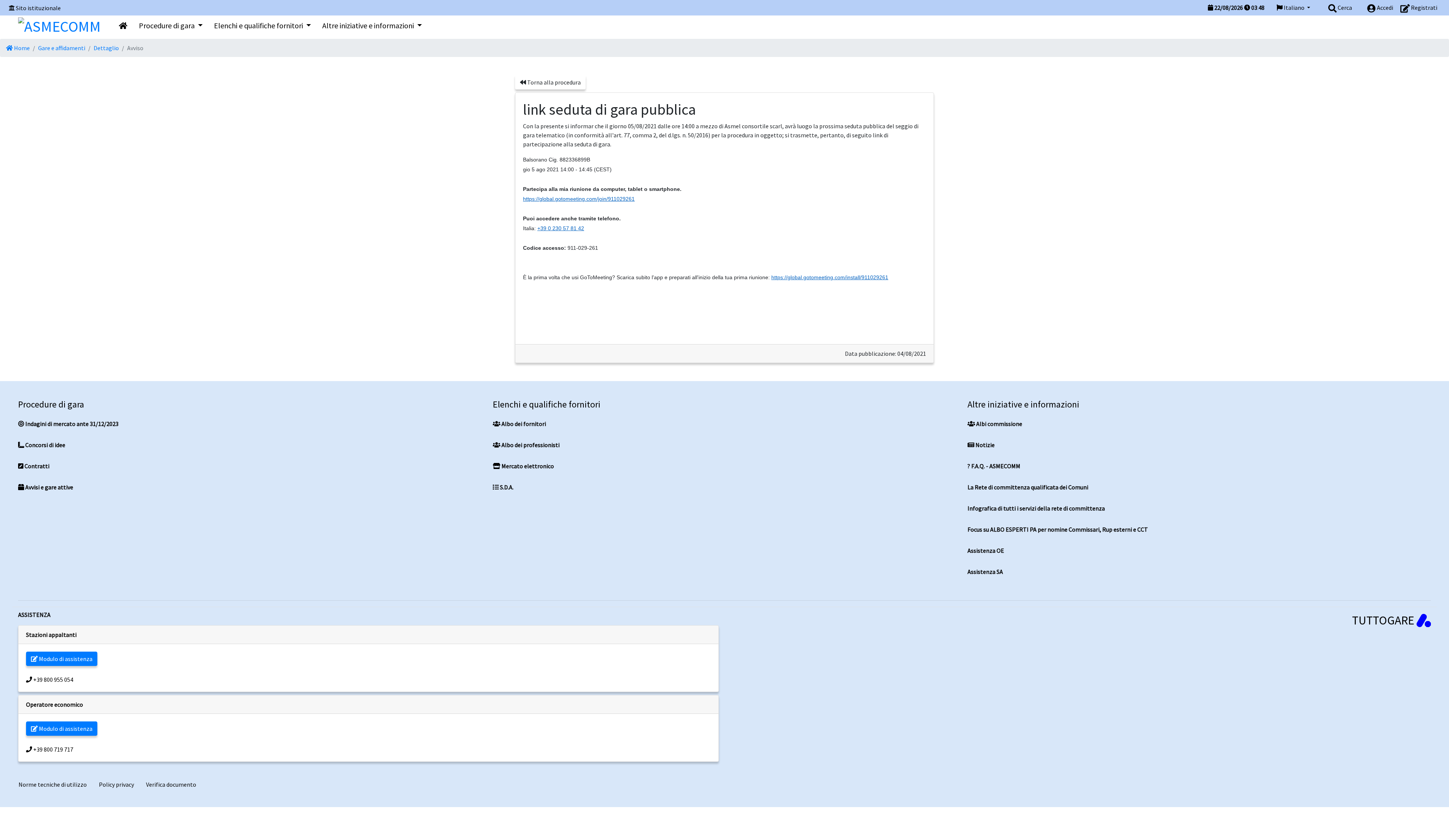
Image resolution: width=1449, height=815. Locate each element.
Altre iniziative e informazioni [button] (368, 25)
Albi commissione (998, 423)
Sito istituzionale (38, 8)
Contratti (36, 466)
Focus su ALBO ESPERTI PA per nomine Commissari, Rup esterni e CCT (1058, 529)
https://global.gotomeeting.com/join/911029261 (579, 199)
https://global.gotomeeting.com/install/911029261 (829, 277)
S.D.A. (506, 487)
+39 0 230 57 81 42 (560, 228)
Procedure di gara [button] (167, 25)
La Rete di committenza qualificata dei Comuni (1028, 487)
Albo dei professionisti (530, 445)
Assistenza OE (986, 550)
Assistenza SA (985, 571)
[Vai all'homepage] (123, 25)
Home (21, 48)
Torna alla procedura (553, 82)
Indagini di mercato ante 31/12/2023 (71, 423)
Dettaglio (106, 48)
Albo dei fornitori (523, 423)
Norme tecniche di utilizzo (52, 784)
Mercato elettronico (527, 466)
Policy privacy (116, 784)
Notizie (984, 445)
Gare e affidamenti (61, 48)
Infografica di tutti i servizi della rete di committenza (1036, 508)
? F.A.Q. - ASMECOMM (994, 466)
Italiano (1294, 7)
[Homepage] (59, 24)
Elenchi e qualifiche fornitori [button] (259, 25)
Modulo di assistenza (65, 659)
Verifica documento (171, 784)
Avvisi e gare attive (48, 487)
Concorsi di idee (44, 445)
